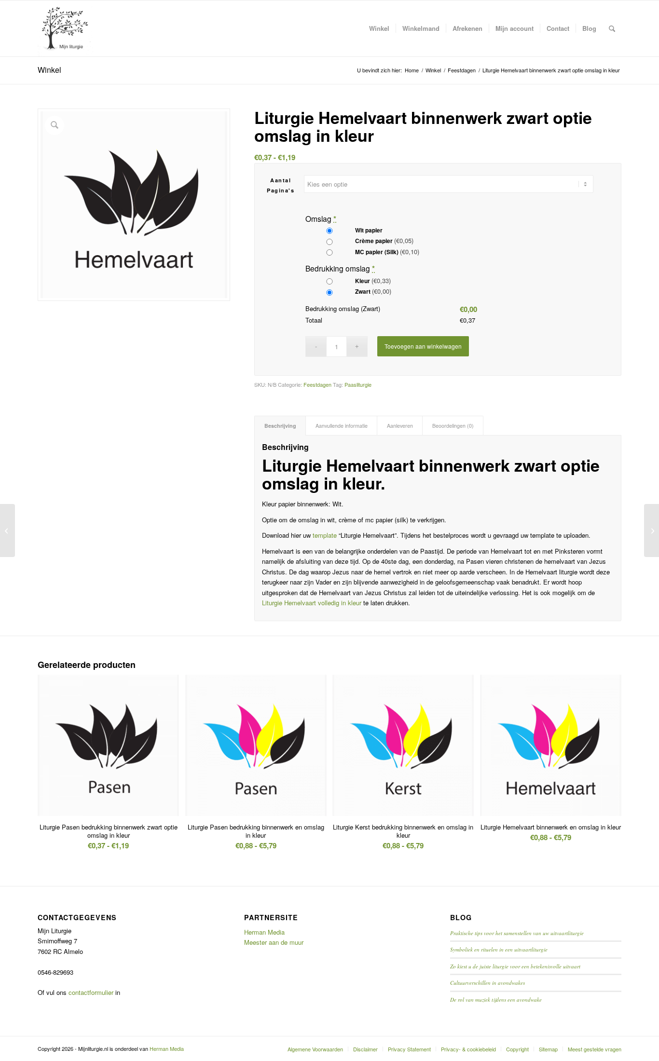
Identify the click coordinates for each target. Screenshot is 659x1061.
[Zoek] (612, 28)
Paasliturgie (357, 384)
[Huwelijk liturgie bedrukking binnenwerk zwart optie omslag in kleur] (651, 530)
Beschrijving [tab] (280, 425)
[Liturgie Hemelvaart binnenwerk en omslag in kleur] (7, 530)
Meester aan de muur (273, 942)
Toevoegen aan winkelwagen (423, 346)
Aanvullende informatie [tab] (342, 425)
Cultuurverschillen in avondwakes (487, 982)
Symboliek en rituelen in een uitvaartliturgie (499, 949)
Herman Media (264, 932)
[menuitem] (379, 28)
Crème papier (383, 240)
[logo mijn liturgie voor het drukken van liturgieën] (66, 28)
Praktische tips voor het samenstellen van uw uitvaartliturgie (517, 933)
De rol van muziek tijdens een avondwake (496, 999)
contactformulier (91, 992)
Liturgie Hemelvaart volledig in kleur (311, 602)
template (325, 535)
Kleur (372, 280)
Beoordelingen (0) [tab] (453, 425)
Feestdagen (317, 384)
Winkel (49, 69)
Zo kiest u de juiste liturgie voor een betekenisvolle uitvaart (515, 966)
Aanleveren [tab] (400, 425)
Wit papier (368, 230)
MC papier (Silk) (386, 251)
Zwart (372, 291)
